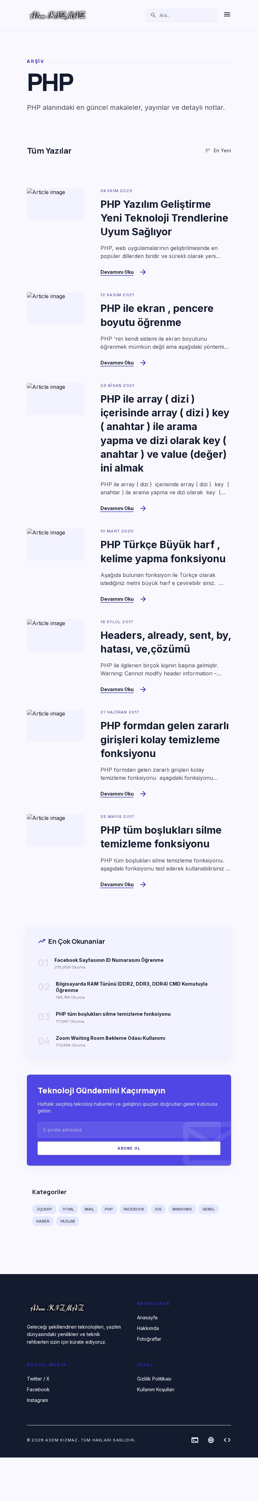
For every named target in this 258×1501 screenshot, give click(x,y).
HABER (42, 1221)
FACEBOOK (134, 1209)
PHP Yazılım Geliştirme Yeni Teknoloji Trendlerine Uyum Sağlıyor (164, 218)
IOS (158, 1209)
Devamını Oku (117, 272)
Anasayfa (147, 1317)
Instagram (37, 1400)
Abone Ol (129, 1148)
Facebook (38, 1389)
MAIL (89, 1209)
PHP (109, 1209)
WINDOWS (182, 1209)
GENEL (209, 1209)
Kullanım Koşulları (155, 1389)
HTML (68, 1209)
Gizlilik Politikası (154, 1379)
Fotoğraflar (149, 1339)
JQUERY (44, 1209)
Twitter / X (38, 1379)
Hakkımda (148, 1328)
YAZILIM (67, 1221)
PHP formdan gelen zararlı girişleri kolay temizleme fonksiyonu (164, 739)
